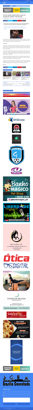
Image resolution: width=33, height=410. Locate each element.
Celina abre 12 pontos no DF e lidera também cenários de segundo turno (14, 26)
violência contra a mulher (23, 18)
